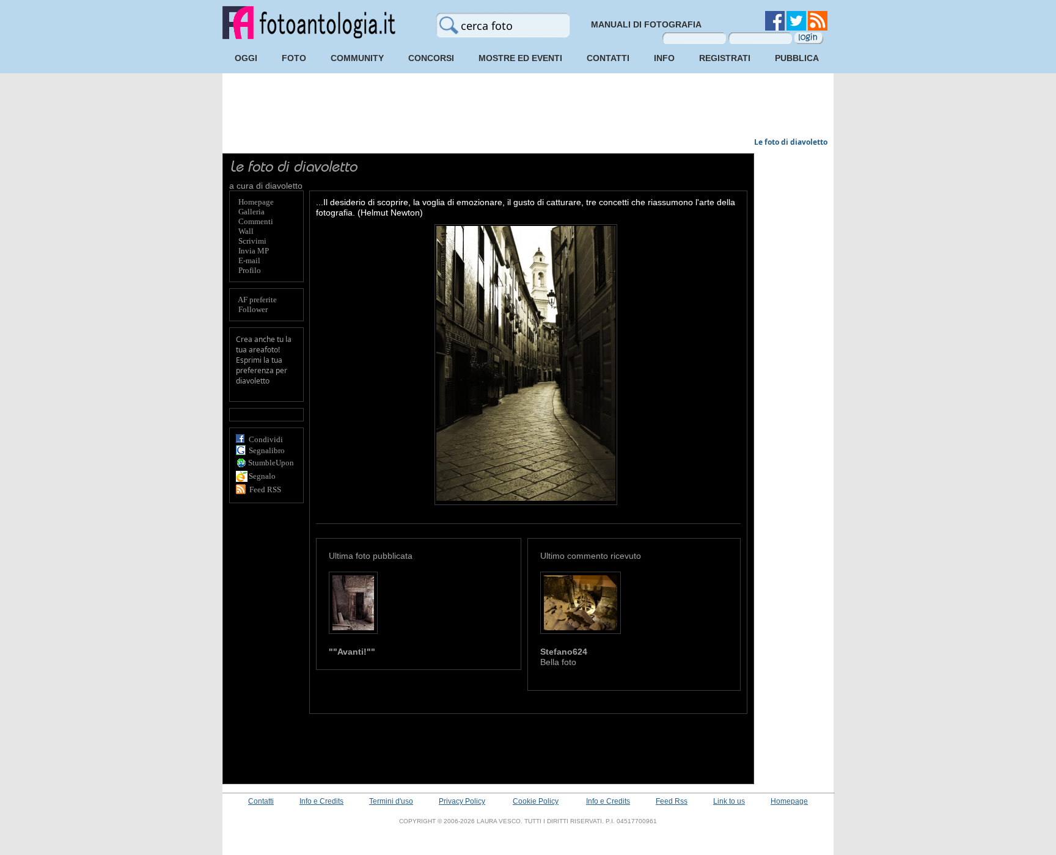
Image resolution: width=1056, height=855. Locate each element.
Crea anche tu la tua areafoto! (264, 344)
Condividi (266, 439)
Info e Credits (321, 801)
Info (664, 58)
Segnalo (262, 476)
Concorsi (431, 58)
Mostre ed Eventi (520, 58)
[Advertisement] (528, 106)
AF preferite (257, 299)
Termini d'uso (391, 801)
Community (357, 58)
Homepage (789, 801)
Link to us (729, 801)
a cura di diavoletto (265, 186)
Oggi (246, 58)
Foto (294, 58)
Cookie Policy (536, 801)
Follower (253, 309)
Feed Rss (672, 801)
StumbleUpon (271, 462)
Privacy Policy (462, 801)
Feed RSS (265, 489)
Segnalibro (267, 450)
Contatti (608, 58)
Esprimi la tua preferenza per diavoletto (261, 370)
